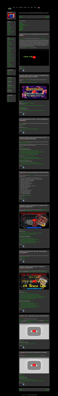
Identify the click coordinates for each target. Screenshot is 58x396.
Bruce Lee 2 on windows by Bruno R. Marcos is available (28, 298)
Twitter (23, 101)
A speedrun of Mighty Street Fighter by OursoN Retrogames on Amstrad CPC (31, 241)
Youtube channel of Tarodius (23, 377)
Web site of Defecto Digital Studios (24, 148)
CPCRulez (23, 374)
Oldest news (47, 17)
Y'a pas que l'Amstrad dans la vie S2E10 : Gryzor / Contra (28, 234)
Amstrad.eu (9, 41)
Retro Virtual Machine (10, 31)
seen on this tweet (26, 256)
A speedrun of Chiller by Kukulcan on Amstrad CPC (27, 238)
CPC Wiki (9, 80)
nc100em (9, 30)
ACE (8, 23)
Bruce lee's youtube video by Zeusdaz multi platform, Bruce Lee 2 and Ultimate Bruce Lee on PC (33, 296)
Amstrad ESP (9, 91)
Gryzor (26, 231)
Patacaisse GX (21, 22)
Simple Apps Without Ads (43, 38)
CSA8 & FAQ (20, 7)
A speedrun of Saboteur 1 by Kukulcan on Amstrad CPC (28, 240)
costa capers (21, 27)
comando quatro (21, 28)
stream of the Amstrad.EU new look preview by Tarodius (33, 355)
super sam (20, 30)
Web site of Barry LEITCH (22, 107)
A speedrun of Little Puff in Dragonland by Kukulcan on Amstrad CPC (30, 239)
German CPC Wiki (10, 57)
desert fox (20, 23)
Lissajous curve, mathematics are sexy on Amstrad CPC (28, 343)
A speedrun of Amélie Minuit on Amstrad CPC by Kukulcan (28, 242)
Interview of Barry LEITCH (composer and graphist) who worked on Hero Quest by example (32, 105)
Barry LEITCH (25, 79)
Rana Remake (21, 123)
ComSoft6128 (21, 320)
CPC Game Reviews (10, 48)
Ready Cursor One (21, 38)
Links (28, 7)
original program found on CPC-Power (33, 320)
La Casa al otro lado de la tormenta (26, 142)
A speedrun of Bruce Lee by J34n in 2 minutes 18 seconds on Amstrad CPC (30, 295)
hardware (23, 259)
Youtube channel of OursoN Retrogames (24, 300)
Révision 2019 (32, 175)
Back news (47, 16)
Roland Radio (9, 64)
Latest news (21, 17)
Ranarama (26, 127)
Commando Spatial (21, 24)
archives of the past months (32, 394)
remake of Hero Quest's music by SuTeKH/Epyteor (30, 82)
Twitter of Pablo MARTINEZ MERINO (24, 160)
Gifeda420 (21, 256)
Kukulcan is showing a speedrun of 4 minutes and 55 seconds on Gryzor (33, 210)
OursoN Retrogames (45, 209)
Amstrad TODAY (10, 44)
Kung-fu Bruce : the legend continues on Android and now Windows (29, 294)
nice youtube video (28, 321)
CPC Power (9, 51)
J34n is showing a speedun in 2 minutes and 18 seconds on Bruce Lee (37, 271)
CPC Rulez (9, 84)
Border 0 (9, 47)
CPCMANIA (9, 50)
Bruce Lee (26, 292)
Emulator (25, 7)
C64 (8, 96)
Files (17, 7)
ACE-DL (9, 24)
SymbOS (9, 74)
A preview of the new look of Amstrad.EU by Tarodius (27, 379)
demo (23, 198)
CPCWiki (23, 340)
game (23, 68)
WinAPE (9, 34)
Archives (35, 7)
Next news (20, 16)
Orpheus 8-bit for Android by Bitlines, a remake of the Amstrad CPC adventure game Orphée (33, 380)
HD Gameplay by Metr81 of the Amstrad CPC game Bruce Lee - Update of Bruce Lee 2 (32, 297)
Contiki (9, 71)
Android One (21, 29)
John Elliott (9, 58)
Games (32, 7)
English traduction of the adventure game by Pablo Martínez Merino (29, 150)
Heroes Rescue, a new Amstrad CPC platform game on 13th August (29, 154)
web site (23, 382)
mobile (14, 7)
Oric (8, 99)
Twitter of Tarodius (21, 376)
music (25, 112)
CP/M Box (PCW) (10, 27)
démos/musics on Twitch (28, 195)
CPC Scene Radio (10, 54)
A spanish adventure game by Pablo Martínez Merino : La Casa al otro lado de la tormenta (32, 158)
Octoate (9, 61)
